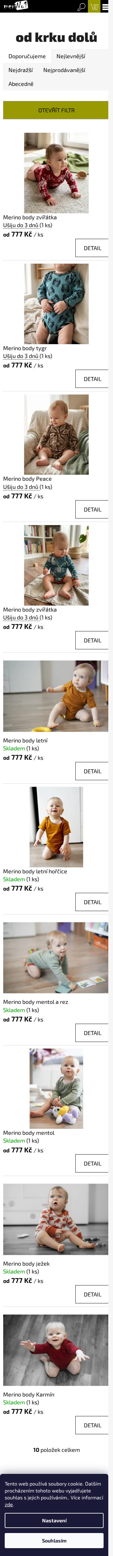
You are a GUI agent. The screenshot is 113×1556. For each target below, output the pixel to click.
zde (9, 1504)
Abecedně (21, 83)
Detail (92, 247)
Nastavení (54, 1520)
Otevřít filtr (56, 110)
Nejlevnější (70, 56)
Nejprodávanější (64, 69)
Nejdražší (20, 69)
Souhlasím (54, 1540)
